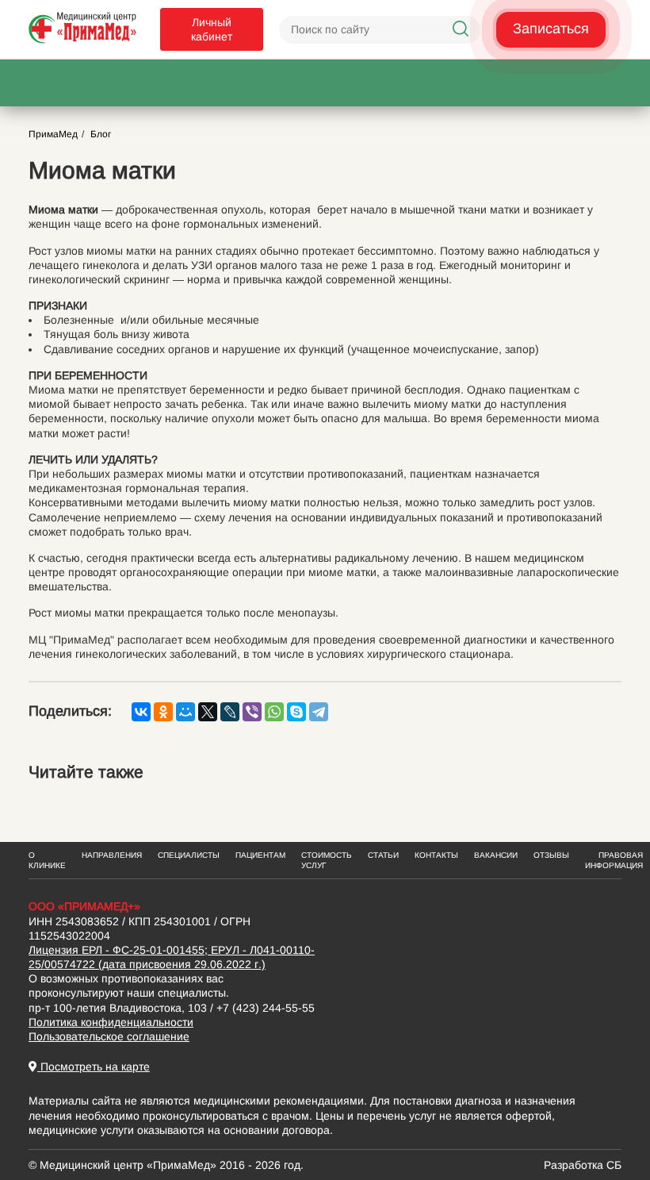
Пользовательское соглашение (109, 1036)
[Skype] (296, 711)
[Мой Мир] (185, 711)
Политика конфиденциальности (111, 1022)
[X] (207, 711)
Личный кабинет (211, 29)
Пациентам (260, 855)
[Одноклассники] (163, 711)
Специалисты (189, 855)
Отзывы (551, 855)
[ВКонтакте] (141, 711)
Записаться (551, 29)
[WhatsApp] (274, 711)
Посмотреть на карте (93, 1066)
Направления (112, 855)
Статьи (383, 855)
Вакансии (496, 855)
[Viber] (252, 711)
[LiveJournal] (229, 711)
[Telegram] (318, 711)
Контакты (436, 855)
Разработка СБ (582, 1165)
